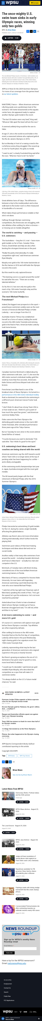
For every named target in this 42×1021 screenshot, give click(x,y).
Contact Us (7, 988)
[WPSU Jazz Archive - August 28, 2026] (8, 843)
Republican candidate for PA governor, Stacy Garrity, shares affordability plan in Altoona (26, 871)
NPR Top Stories (25, 756)
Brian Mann (12, 30)
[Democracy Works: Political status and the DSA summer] (8, 796)
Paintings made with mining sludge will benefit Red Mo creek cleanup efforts (27, 890)
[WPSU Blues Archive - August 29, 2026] (8, 812)
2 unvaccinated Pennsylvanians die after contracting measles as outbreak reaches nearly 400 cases (28, 908)
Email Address (9, 946)
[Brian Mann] (6, 773)
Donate (35, 3)
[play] (3, 1019)
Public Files (7, 996)
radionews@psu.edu (17, 963)
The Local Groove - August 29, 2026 (14, 826)
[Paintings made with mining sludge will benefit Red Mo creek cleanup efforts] (8, 891)
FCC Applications (9, 1000)
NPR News (11, 756)
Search (6, 992)
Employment (8, 984)
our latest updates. (11, 94)
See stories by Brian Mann (22, 775)
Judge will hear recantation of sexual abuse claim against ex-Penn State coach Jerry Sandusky (27, 858)
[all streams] (39, 1018)
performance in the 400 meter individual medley (20, 395)
